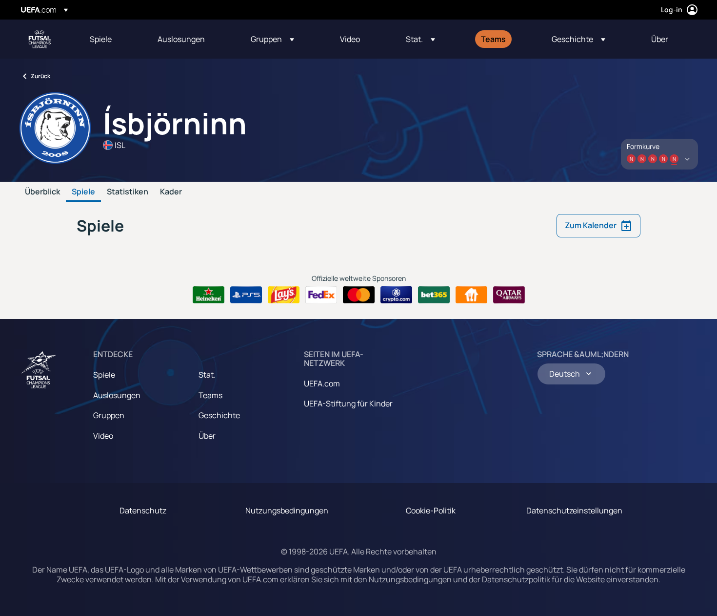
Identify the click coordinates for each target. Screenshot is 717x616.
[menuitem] (111, 39)
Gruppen (108, 415)
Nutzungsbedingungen (286, 510)
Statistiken (127, 192)
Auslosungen (116, 395)
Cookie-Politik (431, 510)
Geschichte (219, 415)
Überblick (42, 192)
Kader (171, 192)
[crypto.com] (396, 295)
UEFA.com (322, 383)
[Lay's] (283, 295)
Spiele (83, 192)
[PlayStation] (246, 295)
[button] (272, 39)
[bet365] (434, 295)
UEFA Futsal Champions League (39, 39)
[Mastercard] (359, 295)
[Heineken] (208, 295)
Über (207, 435)
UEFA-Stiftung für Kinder (348, 403)
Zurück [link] (40, 76)
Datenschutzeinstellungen (574, 510)
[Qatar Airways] (509, 295)
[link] (100, 39)
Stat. (207, 374)
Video (103, 435)
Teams (210, 395)
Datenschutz (143, 510)
